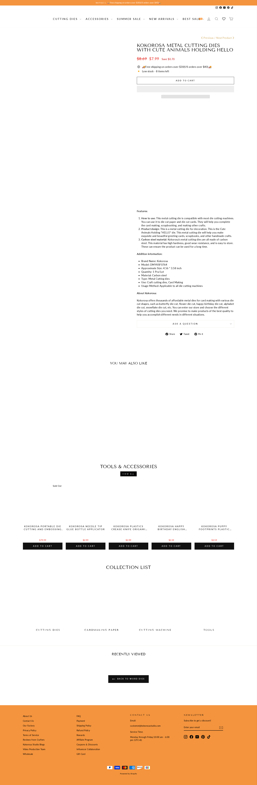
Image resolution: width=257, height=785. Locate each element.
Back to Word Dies (130, 679)
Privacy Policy (29, 730)
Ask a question (185, 324)
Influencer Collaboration (88, 749)
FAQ (79, 716)
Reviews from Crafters (34, 739)
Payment (81, 721)
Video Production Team (34, 749)
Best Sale (192, 19)
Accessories (98, 19)
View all (128, 474)
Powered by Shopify (128, 774)
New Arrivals (162, 19)
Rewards (81, 735)
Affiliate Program (85, 739)
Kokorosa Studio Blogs (34, 744)
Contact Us (28, 721)
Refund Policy (83, 730)
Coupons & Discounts (87, 744)
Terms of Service (31, 735)
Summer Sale (129, 19)
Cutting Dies (66, 19)
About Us (27, 716)
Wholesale (28, 754)
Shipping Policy (84, 725)
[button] (185, 89)
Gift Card (81, 754)
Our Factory (29, 725)
